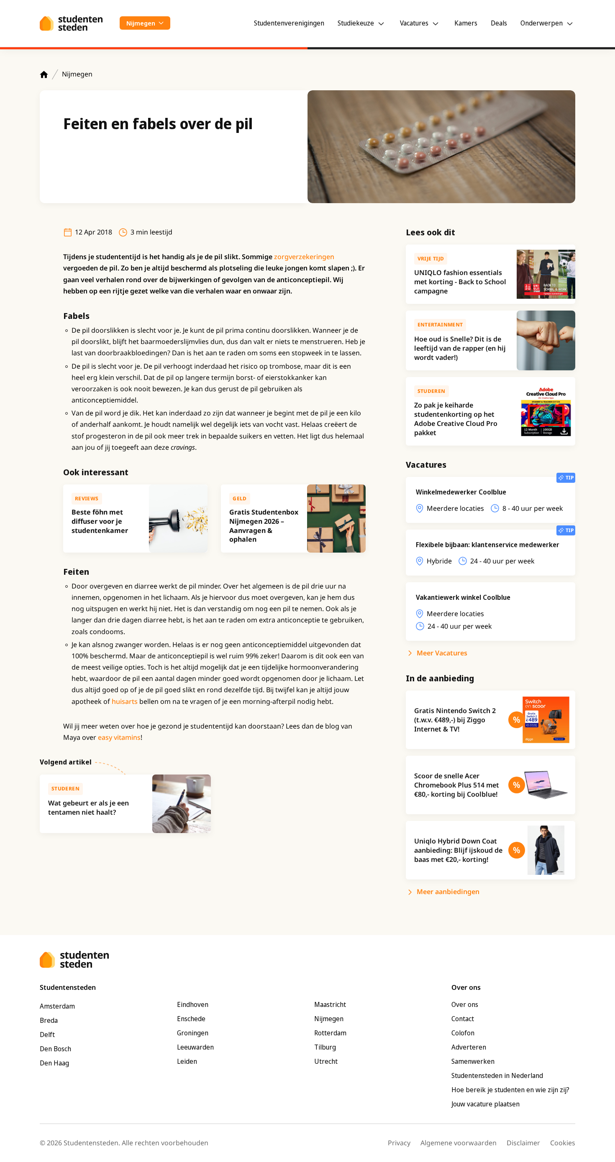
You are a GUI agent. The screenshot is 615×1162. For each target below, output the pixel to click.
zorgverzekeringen (304, 256)
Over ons (464, 1004)
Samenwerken (473, 1061)
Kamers (465, 23)
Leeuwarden (195, 1047)
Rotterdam (330, 1032)
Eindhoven (192, 1004)
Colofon (462, 1032)
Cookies (562, 1142)
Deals (499, 23)
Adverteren (468, 1047)
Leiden (187, 1061)
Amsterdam (57, 1006)
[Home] (44, 74)
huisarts (125, 701)
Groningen (192, 1032)
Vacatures (414, 23)
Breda (49, 1020)
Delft (47, 1034)
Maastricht (330, 1004)
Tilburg (325, 1047)
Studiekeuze (356, 23)
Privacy (399, 1142)
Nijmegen (77, 74)
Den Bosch (55, 1048)
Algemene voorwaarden (458, 1142)
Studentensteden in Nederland (497, 1075)
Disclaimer (523, 1142)
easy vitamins (119, 737)
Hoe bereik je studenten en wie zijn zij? (510, 1089)
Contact (462, 1018)
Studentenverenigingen (289, 23)
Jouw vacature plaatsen (485, 1103)
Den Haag (54, 1063)
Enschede (191, 1018)
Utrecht (326, 1061)
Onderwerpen (541, 23)
